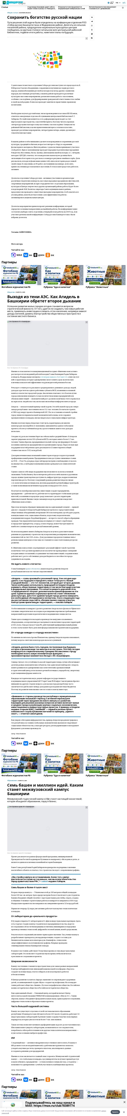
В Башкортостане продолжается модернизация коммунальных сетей (71, 7)
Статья (4, 7)
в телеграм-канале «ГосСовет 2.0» (54, 377)
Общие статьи (12, 13)
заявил (44, 881)
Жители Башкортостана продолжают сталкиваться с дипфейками (102, 7)
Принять (115, 1112)
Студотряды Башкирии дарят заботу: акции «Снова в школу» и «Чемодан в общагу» (41, 7)
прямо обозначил (32, 569)
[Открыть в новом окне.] (16, 255)
